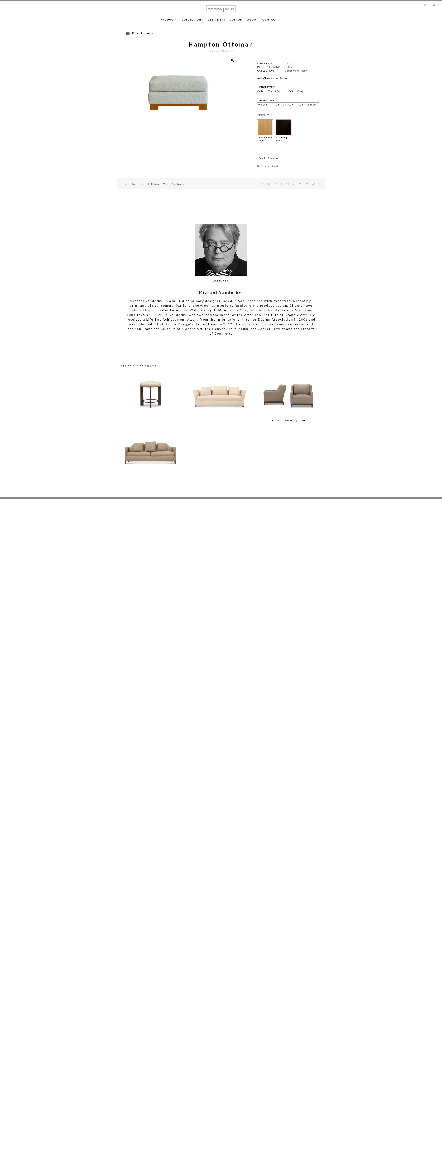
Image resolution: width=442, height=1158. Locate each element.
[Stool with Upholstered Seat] (150, 389)
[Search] (434, 4)
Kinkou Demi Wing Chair (289, 420)
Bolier (288, 67)
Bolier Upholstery (296, 70)
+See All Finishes (267, 158)
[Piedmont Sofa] (150, 447)
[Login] (426, 4)
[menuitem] (427, 4)
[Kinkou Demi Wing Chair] (288, 395)
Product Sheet (269, 166)
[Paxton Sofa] (219, 389)
